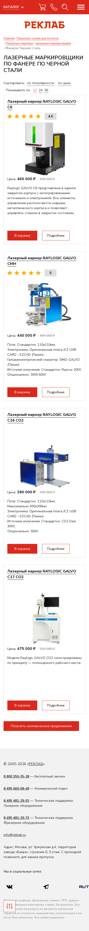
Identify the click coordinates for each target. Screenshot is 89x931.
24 (40, 90)
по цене (64, 83)
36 (46, 90)
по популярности (40, 83)
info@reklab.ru (15, 835)
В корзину (22, 235)
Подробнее (56, 235)
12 (35, 90)
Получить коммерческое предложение (41, 726)
